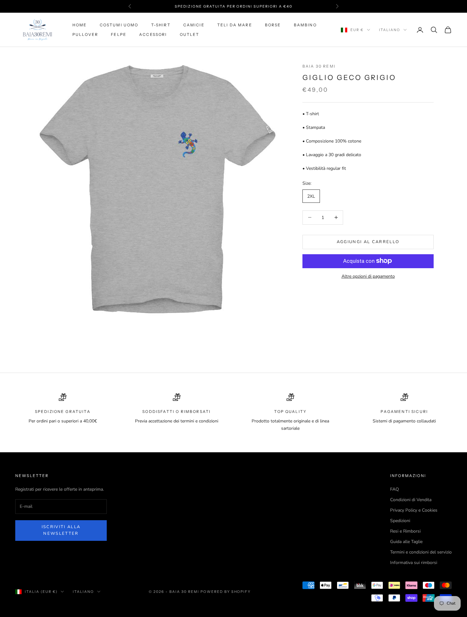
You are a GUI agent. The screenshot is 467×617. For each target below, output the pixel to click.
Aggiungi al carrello (368, 241)
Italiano (389, 30)
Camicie (194, 25)
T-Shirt (161, 25)
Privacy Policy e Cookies (413, 510)
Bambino (305, 25)
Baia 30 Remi (318, 66)
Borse (273, 25)
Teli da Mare (234, 25)
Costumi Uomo (119, 25)
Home (79, 25)
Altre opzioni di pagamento (368, 276)
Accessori (153, 34)
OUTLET (190, 34)
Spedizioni (400, 521)
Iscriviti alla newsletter (61, 530)
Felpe (118, 34)
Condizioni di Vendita (410, 500)
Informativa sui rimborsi (413, 563)
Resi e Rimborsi (405, 531)
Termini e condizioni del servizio (421, 552)
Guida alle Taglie (406, 542)
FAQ (394, 489)
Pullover (85, 34)
